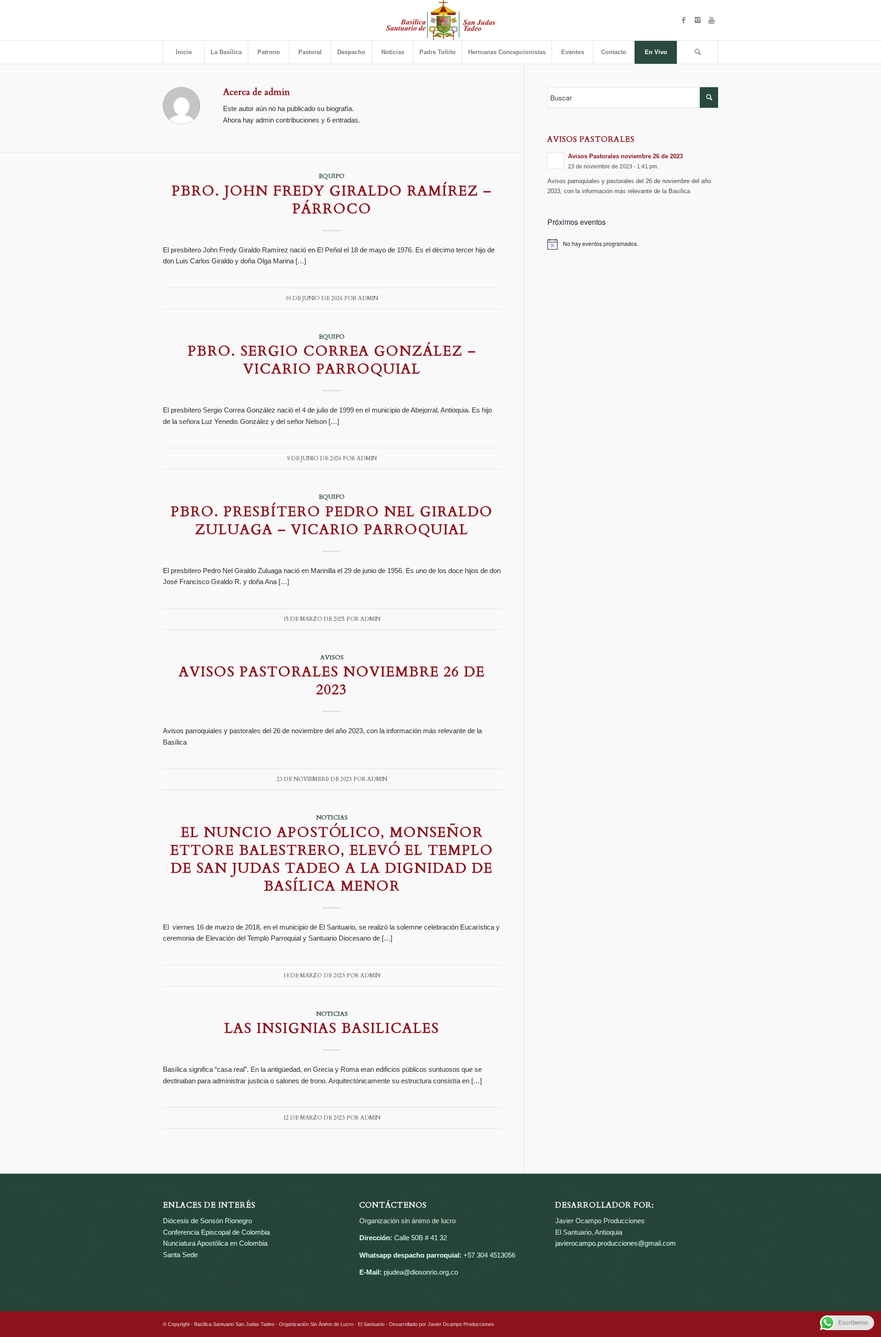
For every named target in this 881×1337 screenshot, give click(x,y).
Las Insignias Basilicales (331, 1028)
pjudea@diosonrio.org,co (421, 1272)
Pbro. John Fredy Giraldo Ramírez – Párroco (332, 200)
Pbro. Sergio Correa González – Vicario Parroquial (332, 360)
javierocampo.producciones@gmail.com (615, 1243)
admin (368, 298)
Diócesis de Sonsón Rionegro (207, 1221)
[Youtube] (711, 20)
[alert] (633, 244)
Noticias (332, 817)
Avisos (332, 657)
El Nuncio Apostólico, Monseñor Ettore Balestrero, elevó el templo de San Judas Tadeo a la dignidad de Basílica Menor (331, 859)
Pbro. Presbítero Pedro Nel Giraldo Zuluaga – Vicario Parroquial (332, 520)
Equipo (332, 176)
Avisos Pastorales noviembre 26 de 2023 (332, 681)
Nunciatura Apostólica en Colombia (215, 1243)
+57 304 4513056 (489, 1255)
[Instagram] (697, 20)
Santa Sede (180, 1255)
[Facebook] (684, 20)
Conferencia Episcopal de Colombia (216, 1232)
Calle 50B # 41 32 (420, 1238)
